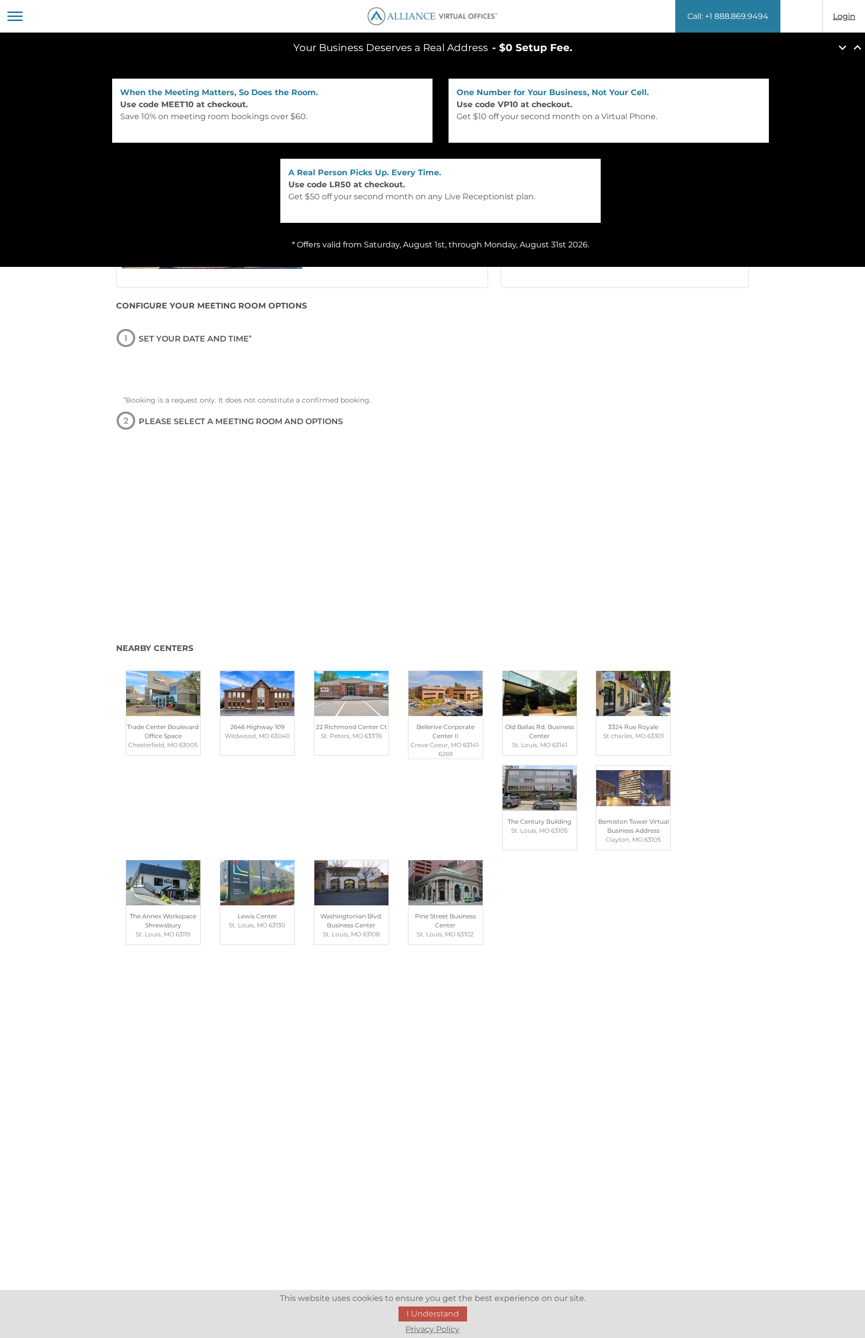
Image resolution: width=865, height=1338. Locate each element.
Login (844, 16)
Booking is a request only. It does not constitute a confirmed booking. (247, 400)
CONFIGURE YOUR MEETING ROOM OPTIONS (211, 305)
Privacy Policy (432, 1329)
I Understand (432, 1313)
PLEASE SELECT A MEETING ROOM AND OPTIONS (241, 421)
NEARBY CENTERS (154, 648)
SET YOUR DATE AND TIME (195, 339)
